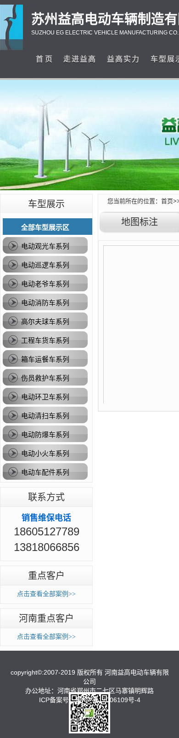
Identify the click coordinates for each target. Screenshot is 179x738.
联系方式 (46, 497)
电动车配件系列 (45, 472)
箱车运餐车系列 (45, 359)
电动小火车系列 (45, 453)
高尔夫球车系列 (45, 321)
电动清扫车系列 (45, 416)
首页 (167, 201)
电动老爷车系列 (45, 284)
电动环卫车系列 (45, 397)
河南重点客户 (46, 618)
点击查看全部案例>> (46, 593)
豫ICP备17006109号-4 (107, 700)
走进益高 (79, 59)
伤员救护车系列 (45, 378)
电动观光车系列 (45, 246)
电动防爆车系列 (45, 434)
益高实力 (123, 59)
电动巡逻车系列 (45, 265)
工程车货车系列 (45, 340)
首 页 (44, 59)
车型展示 (46, 204)
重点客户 (46, 576)
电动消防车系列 (45, 303)
